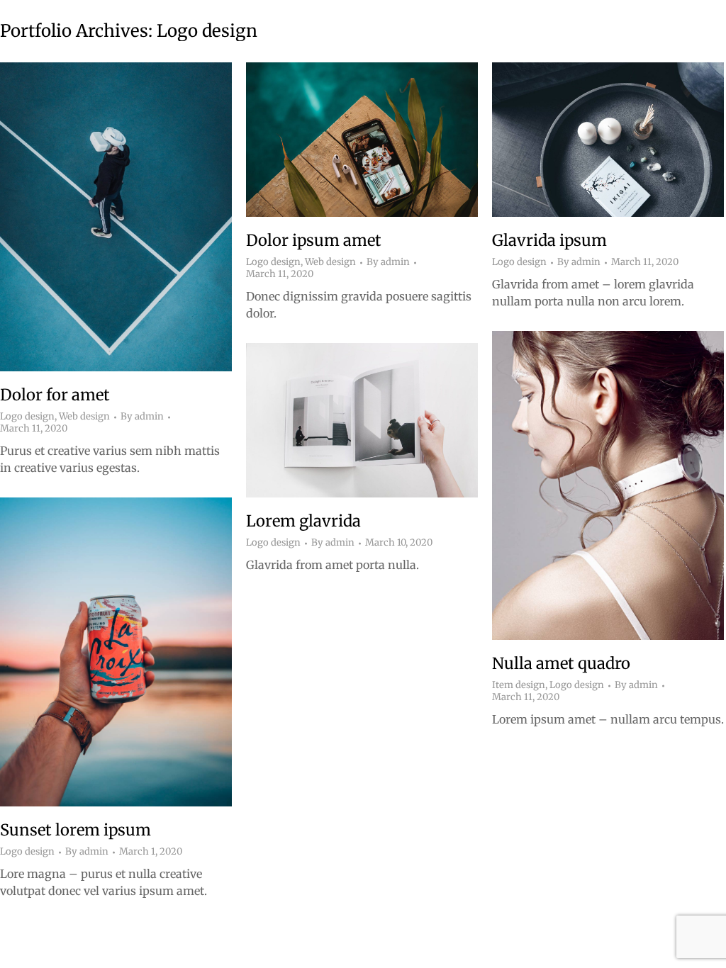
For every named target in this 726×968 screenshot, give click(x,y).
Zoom (97, 216)
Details (135, 216)
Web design (84, 416)
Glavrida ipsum (549, 240)
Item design (518, 685)
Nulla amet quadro (561, 663)
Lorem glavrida (303, 521)
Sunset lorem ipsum (75, 830)
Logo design (27, 416)
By (142, 416)
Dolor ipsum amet (313, 240)
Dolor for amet (55, 395)
